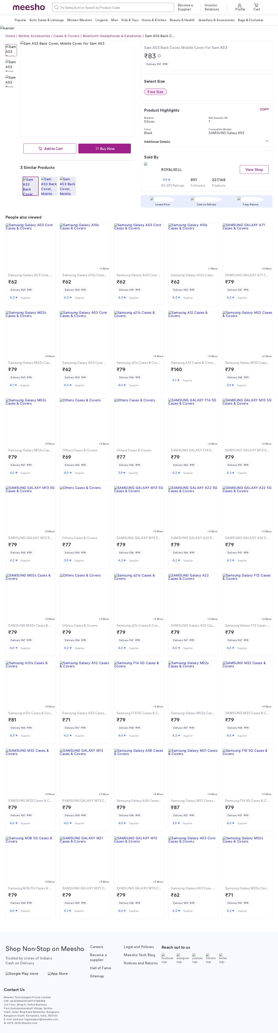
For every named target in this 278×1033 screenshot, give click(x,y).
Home (10, 36)
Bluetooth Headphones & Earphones (112, 36)
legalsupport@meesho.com (41, 1019)
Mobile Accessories (34, 36)
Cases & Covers (66, 36)
